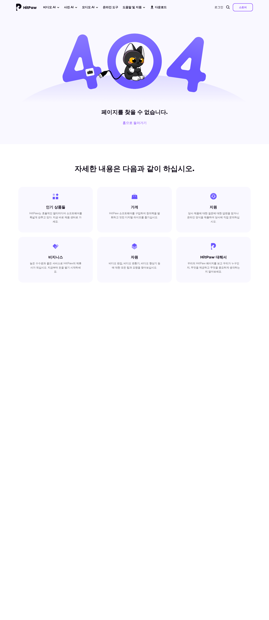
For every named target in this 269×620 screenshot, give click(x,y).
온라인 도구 (110, 7)
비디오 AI (49, 7)
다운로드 (161, 7)
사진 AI (69, 7)
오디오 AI (88, 7)
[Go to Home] (26, 7)
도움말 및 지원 (132, 7)
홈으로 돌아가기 (135, 123)
